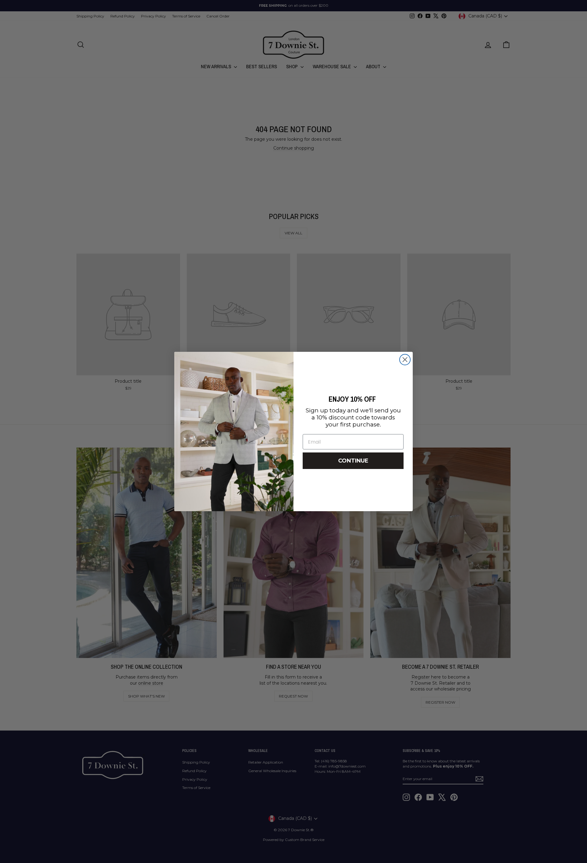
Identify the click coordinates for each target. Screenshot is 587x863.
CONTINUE (353, 460)
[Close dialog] (405, 359)
